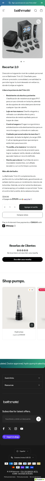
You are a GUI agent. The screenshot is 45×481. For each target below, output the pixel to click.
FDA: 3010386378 (27, 471)
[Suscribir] (38, 419)
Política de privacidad (22, 477)
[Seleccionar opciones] (32, 325)
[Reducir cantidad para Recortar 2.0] (4, 207)
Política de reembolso (9, 477)
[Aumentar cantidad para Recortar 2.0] (14, 207)
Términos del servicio (35, 477)
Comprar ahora (22, 215)
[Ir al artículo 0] (21, 61)
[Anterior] (3, 3)
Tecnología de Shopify (25, 473)
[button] (22, 199)
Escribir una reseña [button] (22, 259)
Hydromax (19, 332)
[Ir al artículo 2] (23, 61)
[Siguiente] (41, 3)
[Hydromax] (19, 308)
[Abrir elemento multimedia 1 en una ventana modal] (38, 21)
